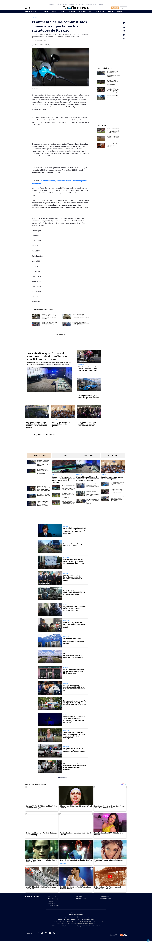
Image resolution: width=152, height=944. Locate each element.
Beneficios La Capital (91, 4)
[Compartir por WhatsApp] (124, 26)
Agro (90, 11)
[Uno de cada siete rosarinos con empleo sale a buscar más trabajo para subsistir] (89, 361)
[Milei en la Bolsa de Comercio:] (63, 719)
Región (54, 11)
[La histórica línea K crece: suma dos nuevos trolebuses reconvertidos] (89, 390)
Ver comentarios (60, 334)
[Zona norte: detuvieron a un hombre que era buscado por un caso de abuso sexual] (75, 324)
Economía (72, 11)
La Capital (34, 17)
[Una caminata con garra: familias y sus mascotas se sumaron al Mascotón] (89, 417)
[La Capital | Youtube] (49, 933)
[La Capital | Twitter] (42, 933)
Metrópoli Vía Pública (53, 905)
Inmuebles (51, 4)
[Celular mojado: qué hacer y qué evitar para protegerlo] (108, 145)
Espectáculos (100, 11)
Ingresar (123, 7)
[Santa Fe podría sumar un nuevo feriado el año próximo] (63, 417)
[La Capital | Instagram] (46, 933)
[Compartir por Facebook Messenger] (124, 34)
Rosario (49, 17)
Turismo (101, 4)
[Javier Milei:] (63, 530)
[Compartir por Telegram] (124, 30)
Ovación (62, 11)
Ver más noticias (62, 777)
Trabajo (65, 4)
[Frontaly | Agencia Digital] (122, 935)
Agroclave (50, 901)
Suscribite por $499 (115, 8)
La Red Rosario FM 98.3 (80, 898)
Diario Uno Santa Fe (53, 898)
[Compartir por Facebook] (124, 18)
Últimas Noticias (30, 11)
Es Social (120, 11)
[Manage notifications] (148, 940)
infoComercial (51, 903)
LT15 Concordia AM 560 (80, 900)
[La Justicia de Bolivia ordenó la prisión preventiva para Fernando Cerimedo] (63, 609)
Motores (58, 4)
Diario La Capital (52, 896)
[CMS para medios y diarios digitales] (113, 935)
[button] (26, 8)
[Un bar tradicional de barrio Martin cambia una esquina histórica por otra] (63, 672)
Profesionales (73, 4)
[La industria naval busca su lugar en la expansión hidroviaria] (108, 138)
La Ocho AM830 (78, 896)
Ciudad (46, 11)
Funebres (81, 4)
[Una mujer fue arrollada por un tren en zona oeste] (108, 97)
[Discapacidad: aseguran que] (63, 703)
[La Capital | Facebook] (38, 933)
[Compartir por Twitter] (124, 22)
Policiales (82, 11)
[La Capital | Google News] (53, 933)
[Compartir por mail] (124, 38)
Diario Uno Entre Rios (53, 900)
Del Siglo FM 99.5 (104, 896)
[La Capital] (76, 7)
